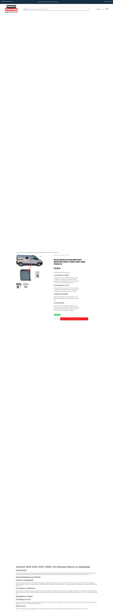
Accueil (17, 252)
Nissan (20, 252)
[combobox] (56, 9)
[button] (41, 256)
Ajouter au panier (74, 318)
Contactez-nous (10, 1)
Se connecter (98, 9)
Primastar (24, 252)
